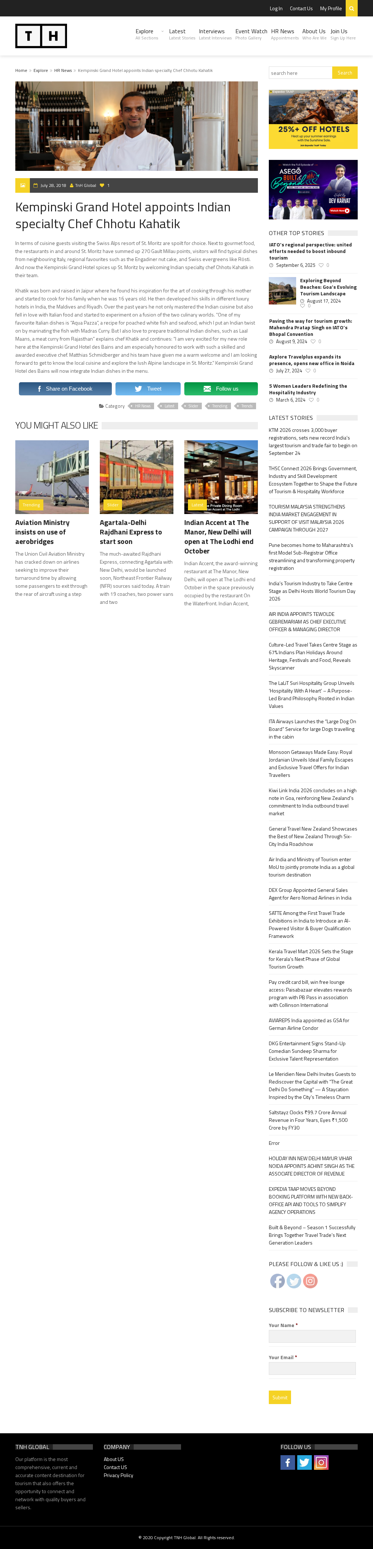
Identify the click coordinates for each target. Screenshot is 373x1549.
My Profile (331, 8)
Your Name (283, 1325)
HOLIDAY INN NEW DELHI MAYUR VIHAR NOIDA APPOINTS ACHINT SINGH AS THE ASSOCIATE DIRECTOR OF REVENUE (311, 1165)
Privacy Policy (118, 1475)
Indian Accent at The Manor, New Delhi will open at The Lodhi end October (219, 536)
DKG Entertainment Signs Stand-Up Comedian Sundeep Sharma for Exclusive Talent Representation (307, 1050)
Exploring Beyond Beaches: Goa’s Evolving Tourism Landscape (328, 287)
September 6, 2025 (295, 265)
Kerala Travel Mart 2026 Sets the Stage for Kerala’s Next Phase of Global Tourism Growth (311, 958)
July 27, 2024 (289, 370)
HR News (285, 34)
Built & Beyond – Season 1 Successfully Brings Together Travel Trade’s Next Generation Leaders (312, 1234)
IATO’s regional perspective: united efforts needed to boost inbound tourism (310, 251)
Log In (276, 8)
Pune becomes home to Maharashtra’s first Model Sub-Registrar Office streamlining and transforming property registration (312, 556)
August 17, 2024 (324, 300)
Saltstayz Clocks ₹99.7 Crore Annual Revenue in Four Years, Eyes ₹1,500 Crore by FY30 (308, 1119)
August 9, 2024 (291, 341)
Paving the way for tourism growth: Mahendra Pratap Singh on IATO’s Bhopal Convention (310, 327)
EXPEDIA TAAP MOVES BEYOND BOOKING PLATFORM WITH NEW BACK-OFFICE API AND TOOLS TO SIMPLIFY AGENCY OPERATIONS (311, 1200)
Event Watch (251, 34)
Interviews (215, 34)
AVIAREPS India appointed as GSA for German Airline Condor (309, 1024)
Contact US (115, 1467)
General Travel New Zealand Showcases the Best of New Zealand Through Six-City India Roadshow (313, 836)
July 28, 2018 (53, 185)
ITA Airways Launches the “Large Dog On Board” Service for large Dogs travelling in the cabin (312, 728)
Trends (247, 406)
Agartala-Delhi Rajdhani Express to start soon (131, 532)
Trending (219, 406)
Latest (182, 34)
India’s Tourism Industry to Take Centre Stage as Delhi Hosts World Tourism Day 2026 (312, 590)
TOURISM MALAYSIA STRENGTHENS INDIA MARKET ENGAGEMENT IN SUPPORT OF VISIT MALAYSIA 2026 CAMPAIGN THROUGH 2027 (307, 518)
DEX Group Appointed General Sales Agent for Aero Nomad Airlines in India (310, 893)
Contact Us (301, 8)
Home (21, 70)
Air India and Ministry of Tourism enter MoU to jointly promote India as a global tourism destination (311, 866)
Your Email (283, 1357)
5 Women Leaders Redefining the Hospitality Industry (308, 389)
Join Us (343, 34)
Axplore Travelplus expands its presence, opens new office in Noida (311, 360)
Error (274, 1143)
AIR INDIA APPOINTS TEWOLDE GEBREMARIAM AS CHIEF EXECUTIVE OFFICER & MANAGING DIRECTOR (307, 621)
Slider (193, 406)
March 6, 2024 (290, 399)
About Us (314, 34)
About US (114, 1459)
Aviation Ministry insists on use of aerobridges (42, 532)
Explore (147, 34)
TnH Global (85, 185)
